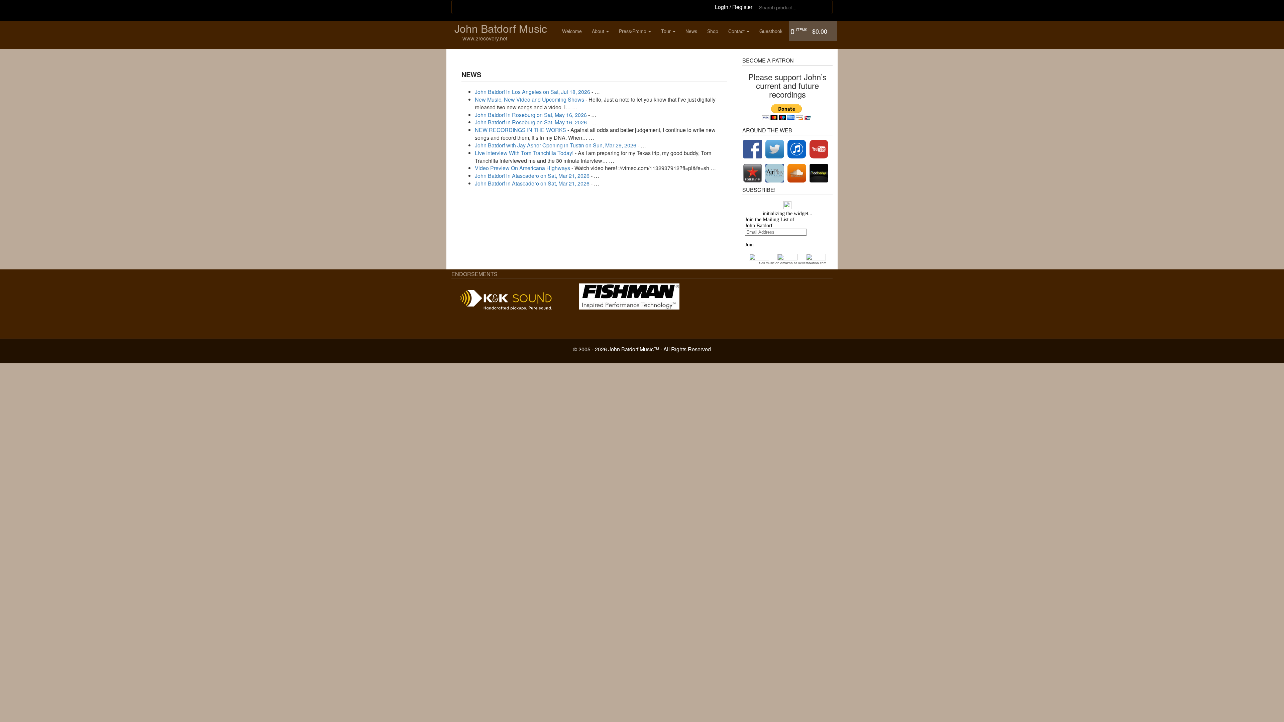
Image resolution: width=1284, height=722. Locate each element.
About (599, 31)
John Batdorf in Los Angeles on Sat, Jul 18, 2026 (532, 92)
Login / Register (733, 7)
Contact (737, 31)
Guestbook (770, 31)
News (691, 31)
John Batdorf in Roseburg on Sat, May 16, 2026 (531, 115)
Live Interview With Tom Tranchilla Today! (524, 153)
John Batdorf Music (500, 28)
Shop (712, 31)
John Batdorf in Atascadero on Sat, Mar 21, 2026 (532, 175)
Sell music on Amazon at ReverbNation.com (792, 263)
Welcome (572, 31)
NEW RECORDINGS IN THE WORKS (520, 130)
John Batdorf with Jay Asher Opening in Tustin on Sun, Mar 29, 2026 (555, 145)
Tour (666, 31)
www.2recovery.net (484, 38)
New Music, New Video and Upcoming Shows (529, 99)
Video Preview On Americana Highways (522, 168)
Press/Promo (633, 31)
